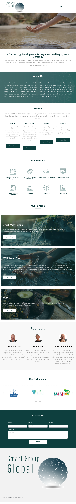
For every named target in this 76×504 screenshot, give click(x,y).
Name (10, 423)
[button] (2, 31)
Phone (51, 423)
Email (30, 423)
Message (11, 429)
